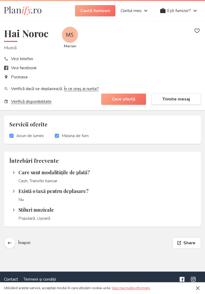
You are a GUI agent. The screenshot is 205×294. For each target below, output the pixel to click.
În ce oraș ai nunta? (81, 88)
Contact (11, 279)
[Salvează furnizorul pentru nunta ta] (197, 31)
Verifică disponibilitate (31, 101)
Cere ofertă (123, 99)
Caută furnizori (95, 11)
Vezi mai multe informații (131, 288)
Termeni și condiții (39, 279)
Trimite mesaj (176, 99)
